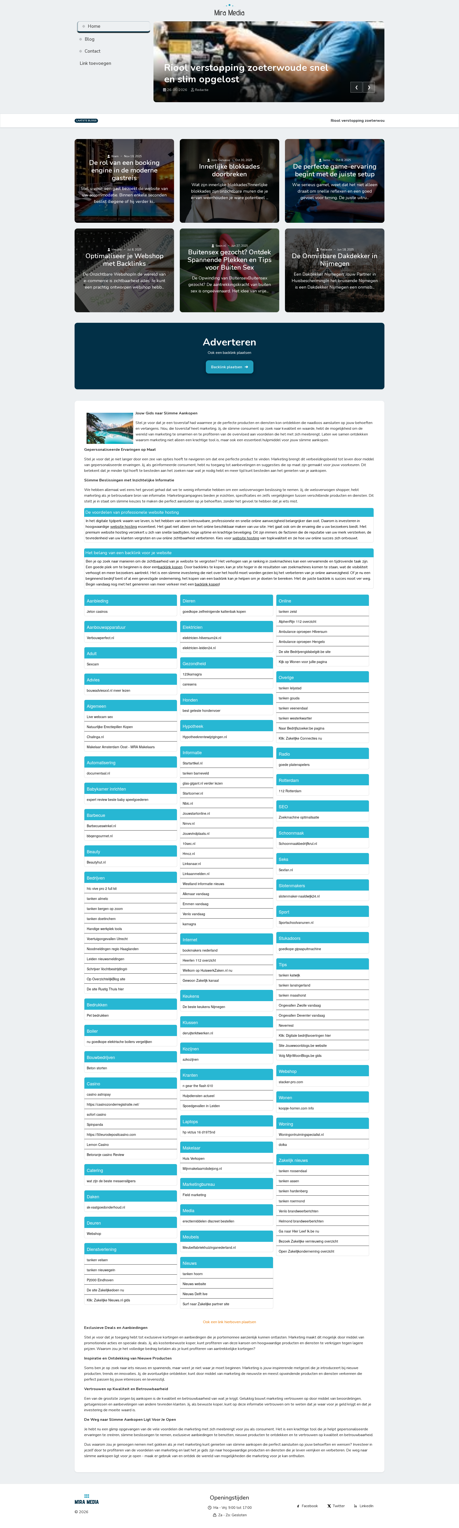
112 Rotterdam (290, 790)
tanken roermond (292, 1201)
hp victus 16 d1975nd (199, 1132)
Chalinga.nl (95, 736)
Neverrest (286, 1025)
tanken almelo (97, 898)
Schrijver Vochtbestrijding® (107, 968)
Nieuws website (194, 1283)
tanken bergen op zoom (105, 908)
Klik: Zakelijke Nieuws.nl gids (108, 1300)
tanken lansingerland (294, 985)
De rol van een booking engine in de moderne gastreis (124, 170)
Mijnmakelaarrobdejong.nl (202, 1168)
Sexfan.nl (286, 869)
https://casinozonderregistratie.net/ (113, 1104)
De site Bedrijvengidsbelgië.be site (305, 651)
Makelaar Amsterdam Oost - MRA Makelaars (121, 746)
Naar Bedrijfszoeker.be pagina (301, 728)
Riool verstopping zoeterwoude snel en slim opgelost (246, 73)
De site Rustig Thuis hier (105, 989)
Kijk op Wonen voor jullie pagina (303, 661)
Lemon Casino (98, 1144)
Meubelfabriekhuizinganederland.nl (209, 1247)
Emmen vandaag (195, 903)
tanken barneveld (196, 773)
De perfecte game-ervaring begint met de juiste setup (335, 170)
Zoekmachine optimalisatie (299, 817)
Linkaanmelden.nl (196, 873)
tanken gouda (289, 698)
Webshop (94, 1233)
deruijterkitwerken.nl (198, 1033)
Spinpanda (95, 1124)
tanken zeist (288, 611)
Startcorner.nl (193, 793)
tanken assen (289, 1180)
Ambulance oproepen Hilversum (303, 631)
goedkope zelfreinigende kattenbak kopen (214, 611)
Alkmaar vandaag (196, 893)
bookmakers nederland (200, 950)
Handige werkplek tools (104, 928)
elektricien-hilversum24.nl (202, 637)
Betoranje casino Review (105, 1154)
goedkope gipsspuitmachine (300, 948)
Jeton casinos (97, 611)
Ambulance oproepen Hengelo (302, 641)
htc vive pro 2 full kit (102, 888)
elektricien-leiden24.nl (199, 647)
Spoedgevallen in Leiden (201, 1105)
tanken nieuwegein (101, 1269)
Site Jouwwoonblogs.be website (303, 1045)
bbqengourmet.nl (100, 835)
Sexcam (93, 664)
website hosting (123, 526)
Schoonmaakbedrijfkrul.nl (298, 843)
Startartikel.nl (192, 763)
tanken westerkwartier (295, 718)
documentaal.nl (98, 773)
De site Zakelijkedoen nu (105, 1290)
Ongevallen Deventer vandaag (302, 1015)
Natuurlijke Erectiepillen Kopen (110, 726)
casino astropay (99, 1094)
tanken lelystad (290, 688)
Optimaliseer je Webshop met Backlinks (124, 260)
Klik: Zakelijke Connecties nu (300, 738)
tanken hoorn (193, 1273)
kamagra (189, 923)
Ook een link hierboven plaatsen (229, 1322)
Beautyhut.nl (96, 862)
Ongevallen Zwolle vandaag (300, 1005)
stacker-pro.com (291, 1081)
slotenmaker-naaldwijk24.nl (299, 896)
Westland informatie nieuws (203, 883)
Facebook (310, 1506)
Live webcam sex (100, 716)
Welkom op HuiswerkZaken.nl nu (207, 970)
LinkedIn (366, 1506)
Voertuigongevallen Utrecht (107, 938)
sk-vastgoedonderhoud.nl (106, 1207)
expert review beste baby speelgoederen (117, 799)
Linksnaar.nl (192, 863)
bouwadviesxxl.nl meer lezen (108, 690)
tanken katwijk (289, 975)
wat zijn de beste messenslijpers (111, 1180)
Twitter (339, 1506)
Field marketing (194, 1194)
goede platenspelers (294, 764)
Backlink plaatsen (226, 367)
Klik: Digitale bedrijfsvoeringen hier (305, 1035)
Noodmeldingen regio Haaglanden (113, 948)
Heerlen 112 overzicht (199, 960)
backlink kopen (170, 567)
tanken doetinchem (101, 918)
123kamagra (192, 674)
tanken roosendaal (293, 1170)
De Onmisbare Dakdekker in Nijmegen (334, 260)
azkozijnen (191, 1059)
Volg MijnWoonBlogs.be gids (300, 1055)
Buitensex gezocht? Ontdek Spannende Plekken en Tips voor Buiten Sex (229, 259)
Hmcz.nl (189, 853)
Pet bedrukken (98, 1015)
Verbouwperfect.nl (100, 637)
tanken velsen (97, 1259)
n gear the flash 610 (198, 1085)
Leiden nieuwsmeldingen (105, 958)
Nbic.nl (188, 803)
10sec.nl (189, 843)
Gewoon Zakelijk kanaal (201, 980)
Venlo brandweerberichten (298, 1211)
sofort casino (96, 1114)
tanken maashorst (292, 995)
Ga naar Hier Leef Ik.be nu (299, 1231)
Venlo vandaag (194, 913)
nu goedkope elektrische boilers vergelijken (119, 1041)
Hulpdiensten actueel (198, 1095)
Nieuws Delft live (195, 1293)
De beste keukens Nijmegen (204, 1006)
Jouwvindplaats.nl (196, 833)
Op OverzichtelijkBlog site (106, 978)
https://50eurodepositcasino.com (111, 1134)
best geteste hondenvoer (201, 710)
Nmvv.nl (189, 823)
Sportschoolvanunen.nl (296, 922)
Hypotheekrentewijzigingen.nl (205, 736)
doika (283, 1144)
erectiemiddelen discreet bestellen (208, 1221)
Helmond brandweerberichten (301, 1221)
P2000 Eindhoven (100, 1279)
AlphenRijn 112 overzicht (297, 621)
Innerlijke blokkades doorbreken (229, 170)
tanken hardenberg (293, 1190)
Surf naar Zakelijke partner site (206, 1303)
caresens (190, 684)
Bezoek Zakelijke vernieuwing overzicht (308, 1241)
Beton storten (97, 1067)
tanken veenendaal (293, 708)
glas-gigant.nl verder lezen (203, 783)
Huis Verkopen (194, 1158)
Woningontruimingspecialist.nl (301, 1134)
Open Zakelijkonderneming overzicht (306, 1251)
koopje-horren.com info (296, 1108)
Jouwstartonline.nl (196, 813)
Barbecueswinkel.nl (101, 825)
